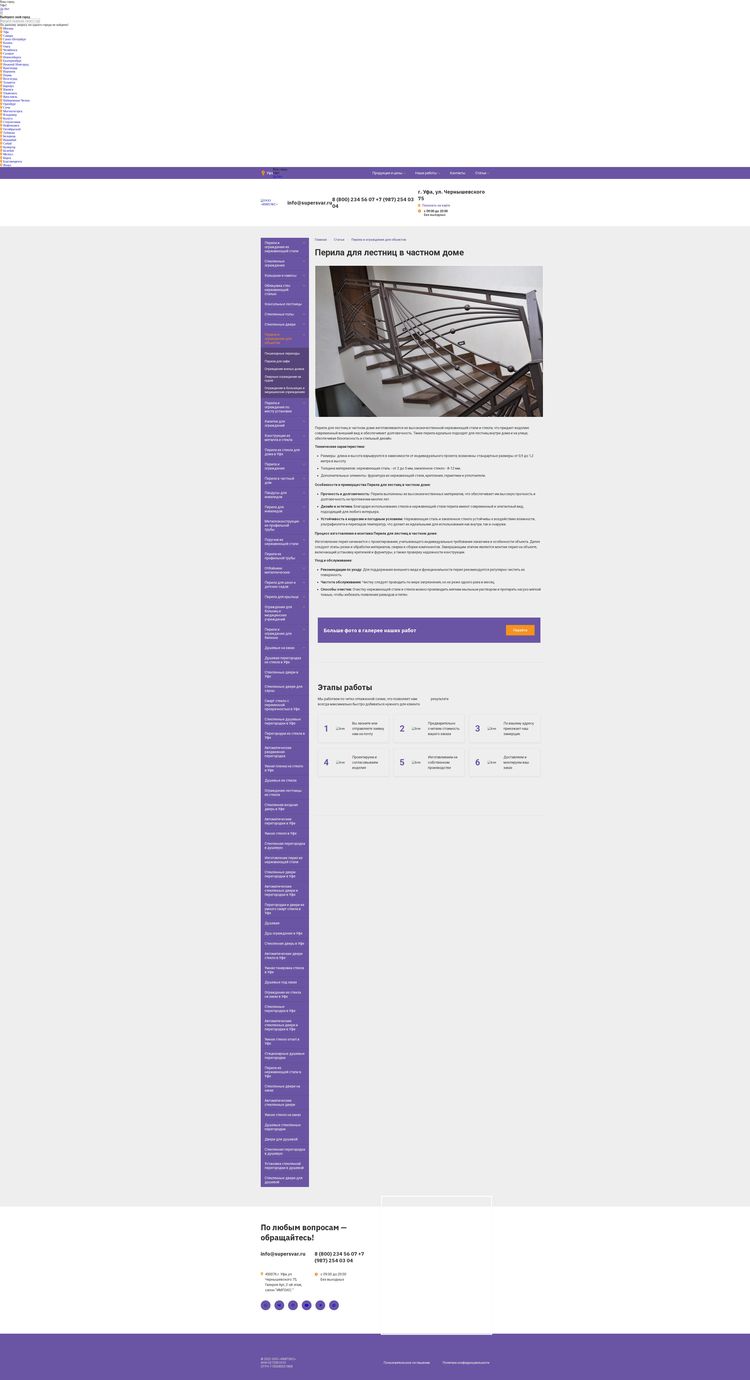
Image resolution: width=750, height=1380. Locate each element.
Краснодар (10, 68)
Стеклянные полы (279, 314)
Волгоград (10, 78)
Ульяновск (10, 93)
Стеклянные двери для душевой (284, 1180)
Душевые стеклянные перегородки (283, 1127)
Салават (8, 53)
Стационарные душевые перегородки (285, 1055)
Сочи (6, 107)
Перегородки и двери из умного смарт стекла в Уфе (284, 909)
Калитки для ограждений (275, 423)
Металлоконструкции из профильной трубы (282, 525)
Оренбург (9, 104)
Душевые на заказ (280, 648)
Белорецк (9, 136)
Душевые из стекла (280, 780)
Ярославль (10, 96)
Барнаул (8, 86)
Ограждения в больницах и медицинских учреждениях (285, 390)
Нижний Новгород (16, 64)
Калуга (7, 118)
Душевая (272, 923)
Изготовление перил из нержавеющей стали (284, 860)
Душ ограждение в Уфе (284, 933)
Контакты (457, 173)
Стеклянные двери (280, 324)
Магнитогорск (12, 111)
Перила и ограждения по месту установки (278, 407)
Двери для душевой (281, 1139)
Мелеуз (8, 154)
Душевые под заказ (281, 982)
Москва (8, 28)
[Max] (334, 1305)
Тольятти (9, 82)
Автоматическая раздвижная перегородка (278, 752)
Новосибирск (12, 57)
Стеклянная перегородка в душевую (285, 845)
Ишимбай (9, 140)
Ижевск (8, 89)
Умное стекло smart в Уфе (282, 1041)
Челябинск (10, 50)
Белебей (8, 150)
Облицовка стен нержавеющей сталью (277, 290)
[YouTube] (307, 1305)
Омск (6, 46)
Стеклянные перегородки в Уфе (280, 1009)
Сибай (7, 143)
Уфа (6, 32)
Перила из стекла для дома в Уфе (282, 452)
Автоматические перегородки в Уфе (280, 821)
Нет (6, 9)
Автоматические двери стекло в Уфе (284, 956)
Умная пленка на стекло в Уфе (284, 768)
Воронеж (9, 71)
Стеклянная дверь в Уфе (284, 943)
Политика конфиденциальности (466, 1363)
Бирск (7, 158)
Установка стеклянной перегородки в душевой (284, 1166)
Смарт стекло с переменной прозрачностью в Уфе (282, 705)
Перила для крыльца (281, 597)
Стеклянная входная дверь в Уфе (281, 807)
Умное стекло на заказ (283, 1115)
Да (2, 9)
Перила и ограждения (275, 466)
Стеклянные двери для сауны (284, 688)
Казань (7, 42)
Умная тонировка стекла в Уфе (284, 970)
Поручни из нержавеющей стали (281, 542)
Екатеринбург (12, 60)
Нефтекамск (11, 125)
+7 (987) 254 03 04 (339, 1257)
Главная (321, 240)
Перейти (520, 630)
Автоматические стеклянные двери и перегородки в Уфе (281, 890)
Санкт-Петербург (14, 39)
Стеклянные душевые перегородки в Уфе (283, 721)
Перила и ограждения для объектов (278, 338)
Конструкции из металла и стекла (278, 438)
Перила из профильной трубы (280, 556)
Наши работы (426, 173)
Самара (8, 35)
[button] (539, 269)
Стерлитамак (12, 122)
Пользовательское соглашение (407, 1363)
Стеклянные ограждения (275, 263)
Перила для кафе (277, 361)
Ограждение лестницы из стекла (283, 792)
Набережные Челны (16, 100)
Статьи (480, 173)
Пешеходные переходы (282, 353)
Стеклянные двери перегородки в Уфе (280, 874)
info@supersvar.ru (310, 202)
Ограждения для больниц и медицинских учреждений (278, 613)
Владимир (10, 114)
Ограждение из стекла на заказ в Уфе (283, 994)
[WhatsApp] (266, 1305)
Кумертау (9, 147)
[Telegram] (320, 1305)
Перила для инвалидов (274, 509)
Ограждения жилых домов (284, 369)
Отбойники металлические (277, 570)
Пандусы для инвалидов (276, 495)
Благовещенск (12, 161)
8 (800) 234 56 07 (353, 199)
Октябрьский (12, 129)
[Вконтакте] (279, 1305)
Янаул (7, 165)
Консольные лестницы (283, 304)
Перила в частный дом (279, 480)
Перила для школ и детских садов (280, 584)
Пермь (7, 75)
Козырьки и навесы (281, 275)
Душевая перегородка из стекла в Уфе (283, 660)
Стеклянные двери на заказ (282, 1088)
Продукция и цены (387, 173)
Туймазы (9, 132)
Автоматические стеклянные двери (280, 1102)
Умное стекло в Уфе (281, 833)
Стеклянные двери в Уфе (281, 674)
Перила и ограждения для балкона (278, 633)
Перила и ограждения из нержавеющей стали (281, 247)
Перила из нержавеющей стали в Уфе (283, 1072)
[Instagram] (293, 1305)
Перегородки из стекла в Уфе (285, 735)
